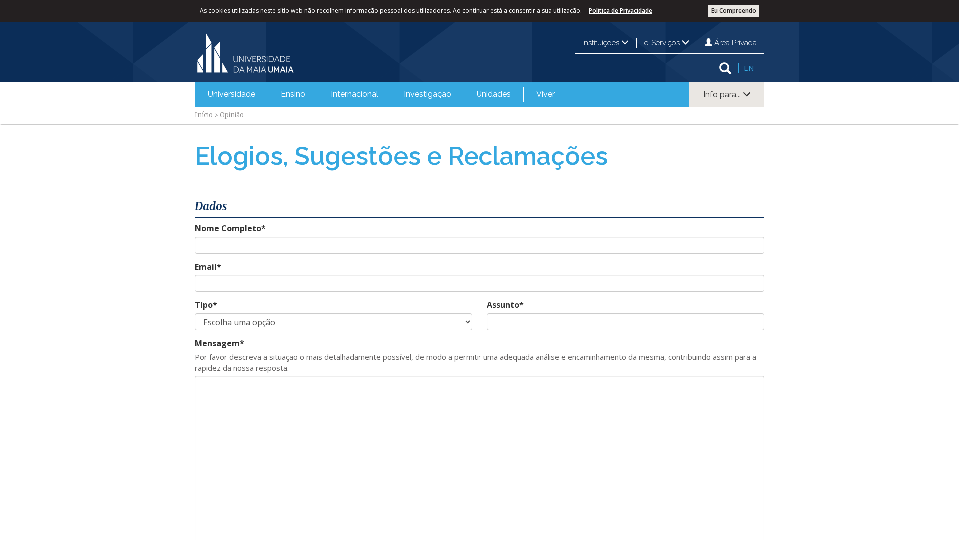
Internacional (354, 94)
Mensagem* (219, 343)
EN (749, 68)
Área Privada (734, 43)
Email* (208, 267)
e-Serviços (663, 43)
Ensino (293, 94)
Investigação (427, 94)
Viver (545, 94)
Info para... (723, 95)
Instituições (601, 43)
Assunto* (505, 305)
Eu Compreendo (733, 10)
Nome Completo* (230, 228)
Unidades (494, 94)
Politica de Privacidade (620, 10)
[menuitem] (231, 94)
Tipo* (206, 305)
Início (204, 115)
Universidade (231, 94)
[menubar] (381, 94)
